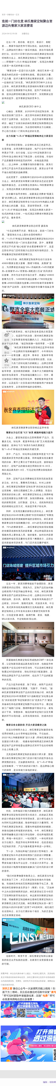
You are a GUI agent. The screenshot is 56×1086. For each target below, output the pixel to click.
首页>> (4, 14)
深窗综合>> (11, 14)
